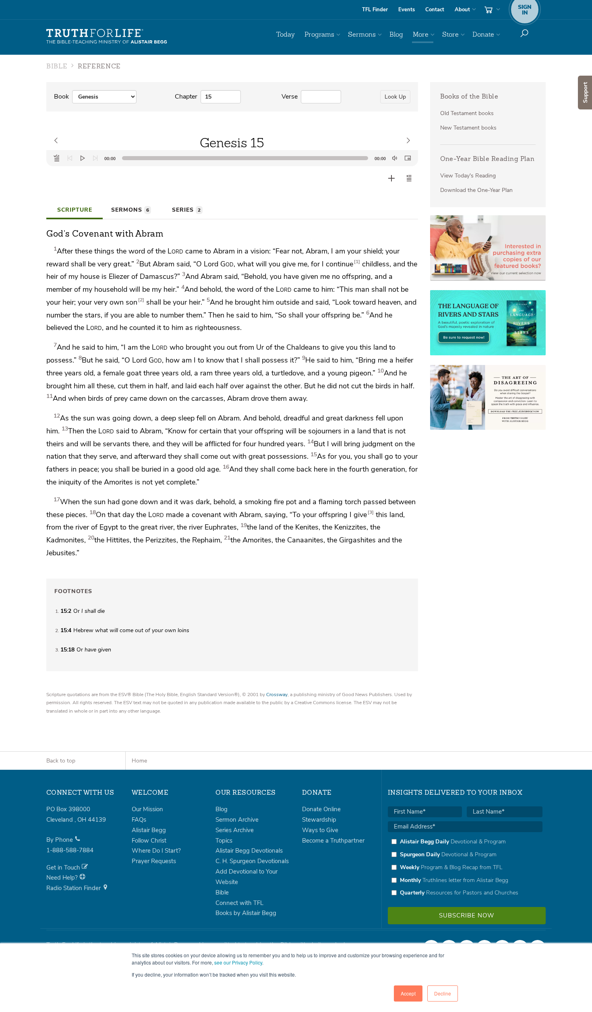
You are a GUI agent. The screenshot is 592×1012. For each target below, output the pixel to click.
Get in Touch (64, 868)
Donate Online (321, 809)
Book (61, 96)
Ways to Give (320, 830)
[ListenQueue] (57, 158)
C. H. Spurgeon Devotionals (252, 861)
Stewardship (319, 820)
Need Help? (62, 878)
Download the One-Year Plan (476, 190)
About (462, 9)
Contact (434, 9)
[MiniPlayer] (408, 158)
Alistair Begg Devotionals (249, 851)
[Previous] (70, 158)
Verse (290, 96)
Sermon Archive (237, 820)
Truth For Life (106, 36)
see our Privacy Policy (238, 962)
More (420, 34)
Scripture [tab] (74, 210)
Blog (396, 34)
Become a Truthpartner (333, 841)
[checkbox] (465, 867)
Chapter (186, 96)
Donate (483, 34)
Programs (319, 34)
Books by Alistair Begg (245, 913)
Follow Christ (149, 841)
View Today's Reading (468, 175)
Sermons (362, 34)
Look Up (395, 97)
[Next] (95, 158)
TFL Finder (375, 9)
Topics (223, 841)
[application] (232, 158)
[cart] (491, 9)
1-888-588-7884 (69, 850)
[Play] (83, 158)
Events (406, 9)
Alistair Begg (149, 830)
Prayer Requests (154, 861)
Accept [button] (408, 993)
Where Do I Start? (156, 851)
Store (450, 34)
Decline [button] (442, 993)
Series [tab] (186, 210)
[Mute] (395, 158)
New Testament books (468, 128)
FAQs (139, 820)
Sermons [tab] (130, 210)
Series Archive (234, 830)
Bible (222, 892)
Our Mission (147, 809)
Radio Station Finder (74, 888)
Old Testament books (467, 113)
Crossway (277, 694)
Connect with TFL (239, 903)
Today (285, 34)
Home (139, 761)
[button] (409, 178)
